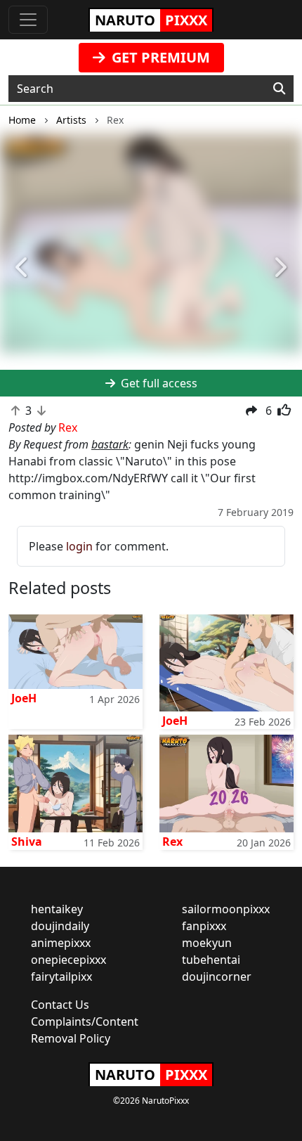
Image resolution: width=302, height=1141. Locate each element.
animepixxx (61, 942)
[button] (23, 268)
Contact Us (60, 1004)
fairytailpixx (61, 976)
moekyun (207, 942)
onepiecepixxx (68, 959)
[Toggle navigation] (28, 20)
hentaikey (57, 909)
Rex (172, 841)
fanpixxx (204, 926)
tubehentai (211, 959)
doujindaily (60, 926)
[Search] (279, 88)
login (79, 546)
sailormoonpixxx (226, 909)
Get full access (157, 383)
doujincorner (216, 976)
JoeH (24, 698)
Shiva (26, 841)
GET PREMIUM (159, 57)
